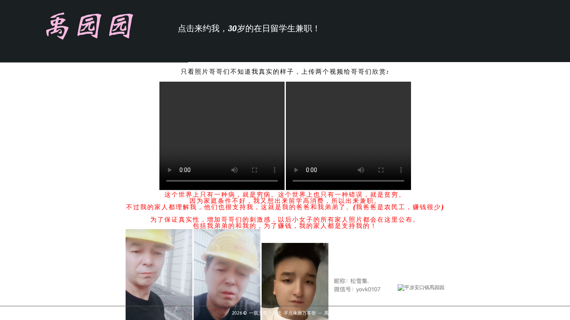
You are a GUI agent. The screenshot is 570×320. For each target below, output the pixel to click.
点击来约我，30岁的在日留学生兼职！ (249, 29)
